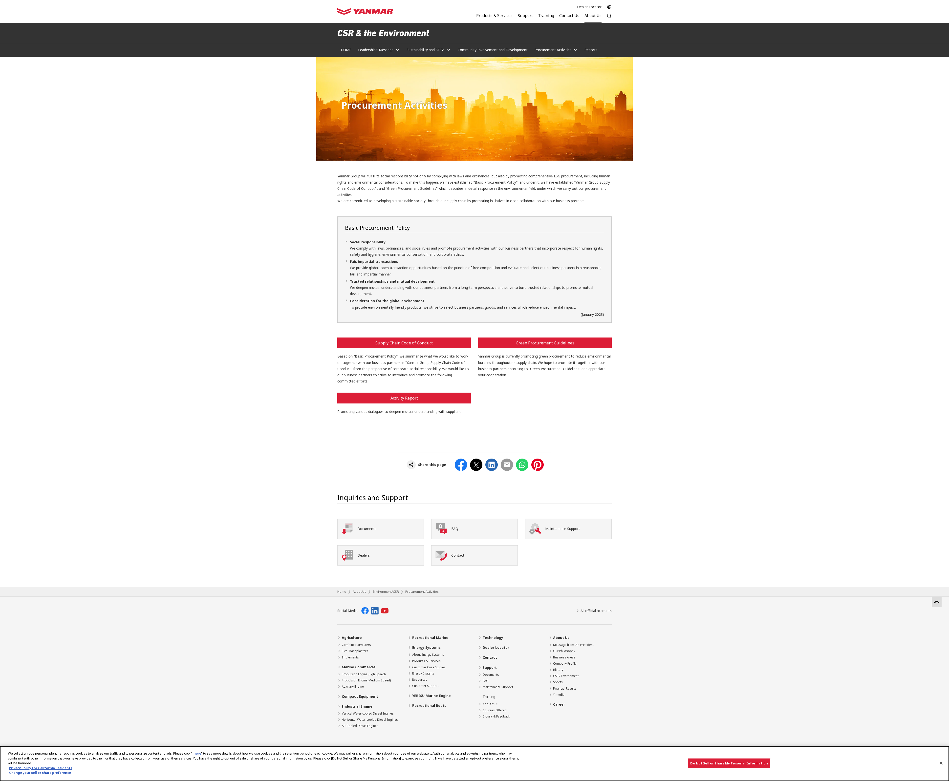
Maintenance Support (498, 687)
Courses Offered (495, 710)
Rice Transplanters (355, 651)
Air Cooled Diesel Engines (360, 726)
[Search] (609, 18)
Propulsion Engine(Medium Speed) (366, 680)
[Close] (941, 763)
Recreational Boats (429, 705)
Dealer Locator (589, 6)
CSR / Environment (566, 676)
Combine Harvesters (356, 645)
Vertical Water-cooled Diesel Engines (368, 713)
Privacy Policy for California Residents (40, 768)
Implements (350, 657)
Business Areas (564, 657)
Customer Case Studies (429, 667)
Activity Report (404, 398)
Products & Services (426, 661)
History (558, 670)
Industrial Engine (357, 706)
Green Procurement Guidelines (545, 343)
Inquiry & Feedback (496, 716)
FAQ (486, 681)
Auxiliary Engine (353, 686)
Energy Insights (423, 673)
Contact (490, 657)
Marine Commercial (359, 667)
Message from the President (573, 645)
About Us (359, 591)
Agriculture (352, 637)
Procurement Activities (422, 591)
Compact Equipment (360, 696)
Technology (493, 637)
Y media (558, 695)
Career (559, 704)
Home (341, 591)
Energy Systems (426, 647)
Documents (491, 675)
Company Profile (565, 663)
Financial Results (564, 688)
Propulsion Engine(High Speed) (364, 674)
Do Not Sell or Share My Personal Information (729, 763)
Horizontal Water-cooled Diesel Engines (370, 720)
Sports (558, 682)
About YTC (490, 704)
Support (490, 667)
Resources (419, 679)
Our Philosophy (564, 651)
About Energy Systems (428, 655)
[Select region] (609, 7)
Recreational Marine (430, 637)
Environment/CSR (386, 591)
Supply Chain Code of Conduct (404, 343)
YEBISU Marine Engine (431, 695)
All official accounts (596, 610)
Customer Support (425, 686)
